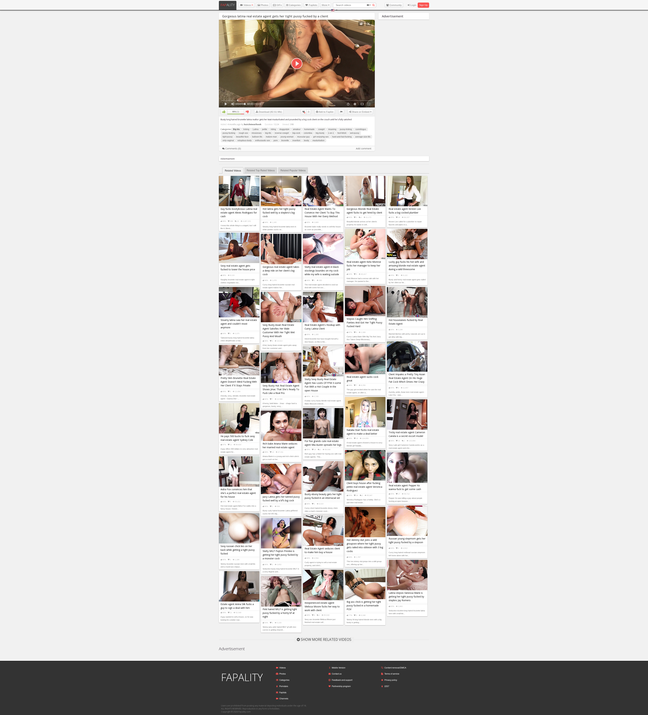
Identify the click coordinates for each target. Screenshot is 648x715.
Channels (283, 698)
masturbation (319, 140)
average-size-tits (362, 137)
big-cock (296, 133)
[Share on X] (368, 23)
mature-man (271, 137)
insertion (296, 140)
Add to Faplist (325, 111)
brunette (285, 140)
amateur (297, 129)
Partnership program (341, 686)
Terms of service (391, 673)
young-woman (287, 137)
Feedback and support (342, 679)
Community (395, 5)
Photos (264, 5)
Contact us (337, 673)
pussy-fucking (229, 133)
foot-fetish (342, 133)
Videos (247, 5)
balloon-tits (257, 137)
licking (246, 129)
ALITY (228, 5)
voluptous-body (244, 140)
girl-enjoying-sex (321, 137)
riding (273, 129)
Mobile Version (338, 667)
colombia (308, 133)
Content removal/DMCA (395, 667)
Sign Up (423, 5)
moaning (332, 129)
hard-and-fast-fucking (342, 137)
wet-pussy (354, 133)
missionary (257, 133)
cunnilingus (360, 129)
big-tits (268, 133)
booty (306, 140)
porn (276, 140)
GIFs (279, 5)
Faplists (312, 5)
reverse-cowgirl (282, 133)
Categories (294, 5)
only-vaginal (228, 140)
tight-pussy (228, 137)
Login (413, 5)
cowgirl (321, 129)
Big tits (236, 129)
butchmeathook (252, 124)
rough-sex (243, 133)
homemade (309, 129)
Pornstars (283, 686)
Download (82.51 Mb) (270, 111)
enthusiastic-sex (262, 140)
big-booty (320, 133)
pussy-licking (346, 129)
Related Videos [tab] (233, 170)
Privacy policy (390, 679)
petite (264, 129)
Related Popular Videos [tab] (293, 170)
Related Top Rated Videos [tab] (261, 170)
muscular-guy (303, 137)
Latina (256, 129)
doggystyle (284, 129)
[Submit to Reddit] (361, 23)
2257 (386, 686)
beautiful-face (242, 137)
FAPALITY (242, 677)
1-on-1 (331, 133)
